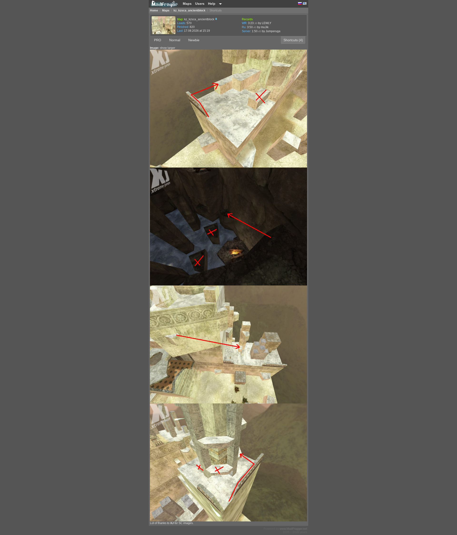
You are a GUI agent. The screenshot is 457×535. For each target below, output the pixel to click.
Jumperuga (273, 31)
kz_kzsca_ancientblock (199, 19)
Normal (174, 40)
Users (199, 3)
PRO (157, 40)
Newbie (193, 40)
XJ (172, 523)
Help (211, 3)
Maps (187, 3)
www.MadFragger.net (293, 528)
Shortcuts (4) (293, 40)
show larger (167, 48)
